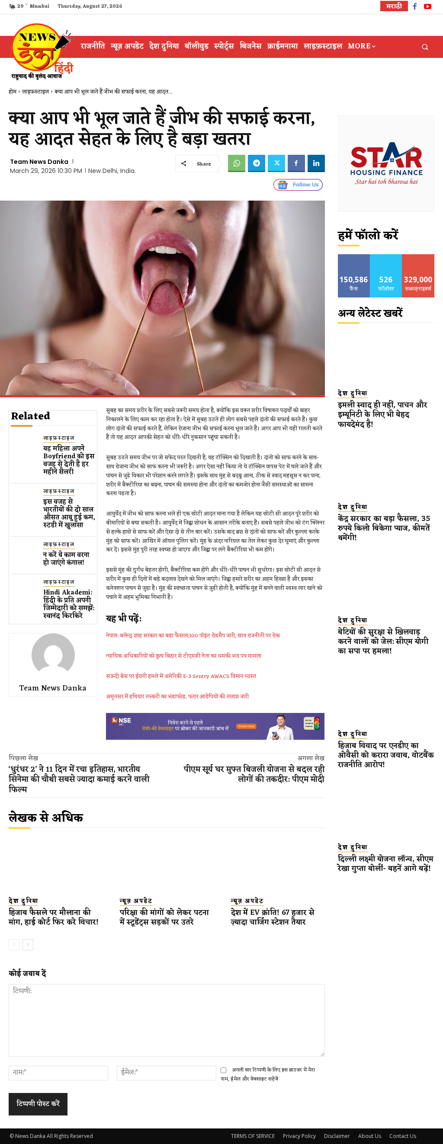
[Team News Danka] (53, 655)
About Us (369, 1136)
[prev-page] (14, 944)
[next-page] (27, 944)
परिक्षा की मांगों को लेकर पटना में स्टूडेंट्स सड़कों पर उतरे (164, 918)
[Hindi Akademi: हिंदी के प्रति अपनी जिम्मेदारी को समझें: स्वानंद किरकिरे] (23, 591)
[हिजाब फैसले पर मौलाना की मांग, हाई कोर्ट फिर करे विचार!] (56, 865)
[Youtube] (427, 7)
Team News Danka (39, 162)
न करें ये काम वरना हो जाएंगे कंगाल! (66, 559)
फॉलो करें (386, 257)
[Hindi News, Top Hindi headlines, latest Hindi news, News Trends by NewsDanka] (41, 51)
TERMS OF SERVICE (253, 1136)
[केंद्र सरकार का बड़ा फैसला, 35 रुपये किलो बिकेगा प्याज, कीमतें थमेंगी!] (386, 470)
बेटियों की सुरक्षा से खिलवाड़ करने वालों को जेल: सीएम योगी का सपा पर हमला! (383, 642)
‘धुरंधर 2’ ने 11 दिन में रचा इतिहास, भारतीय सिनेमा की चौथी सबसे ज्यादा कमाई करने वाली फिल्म (79, 780)
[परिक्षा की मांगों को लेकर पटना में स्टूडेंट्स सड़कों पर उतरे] (167, 865)
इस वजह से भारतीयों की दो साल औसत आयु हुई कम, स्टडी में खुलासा (69, 513)
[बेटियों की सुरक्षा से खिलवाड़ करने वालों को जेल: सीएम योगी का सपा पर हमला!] (386, 583)
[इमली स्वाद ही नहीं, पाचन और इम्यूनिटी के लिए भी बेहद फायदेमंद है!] (386, 356)
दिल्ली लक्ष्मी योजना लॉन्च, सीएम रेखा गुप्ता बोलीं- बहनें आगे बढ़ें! (385, 864)
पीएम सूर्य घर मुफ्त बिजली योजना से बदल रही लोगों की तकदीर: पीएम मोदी (254, 774)
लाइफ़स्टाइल (35, 92)
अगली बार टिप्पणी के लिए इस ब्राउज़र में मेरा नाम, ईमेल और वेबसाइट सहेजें (268, 1074)
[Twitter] (276, 163)
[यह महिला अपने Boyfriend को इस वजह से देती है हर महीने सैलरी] (23, 447)
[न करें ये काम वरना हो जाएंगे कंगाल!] (23, 553)
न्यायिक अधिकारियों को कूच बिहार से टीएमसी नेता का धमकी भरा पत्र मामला (183, 656)
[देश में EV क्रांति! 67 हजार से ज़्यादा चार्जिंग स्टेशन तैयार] (278, 865)
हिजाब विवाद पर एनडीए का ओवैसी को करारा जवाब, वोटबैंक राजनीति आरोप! (386, 756)
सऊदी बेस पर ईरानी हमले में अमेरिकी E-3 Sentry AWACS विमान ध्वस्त (181, 676)
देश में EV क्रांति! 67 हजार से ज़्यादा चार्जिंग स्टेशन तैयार (273, 918)
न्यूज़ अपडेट (136, 901)
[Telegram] (256, 163)
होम (12, 92)
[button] (425, 47)
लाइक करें (354, 257)
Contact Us (402, 1136)
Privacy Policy (299, 1136)
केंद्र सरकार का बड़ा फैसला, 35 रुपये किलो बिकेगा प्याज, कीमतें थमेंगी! (384, 529)
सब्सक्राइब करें (418, 257)
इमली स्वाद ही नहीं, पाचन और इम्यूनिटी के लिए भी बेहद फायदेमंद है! (382, 415)
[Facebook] (414, 7)
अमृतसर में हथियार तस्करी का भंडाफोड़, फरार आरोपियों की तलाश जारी (177, 697)
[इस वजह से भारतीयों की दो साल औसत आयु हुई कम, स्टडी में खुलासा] (23, 500)
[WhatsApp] (236, 163)
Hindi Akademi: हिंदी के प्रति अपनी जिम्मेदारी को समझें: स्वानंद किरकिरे (68, 604)
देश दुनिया (24, 901)
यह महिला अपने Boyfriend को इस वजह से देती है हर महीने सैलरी (68, 460)
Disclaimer (337, 1136)
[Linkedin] (316, 163)
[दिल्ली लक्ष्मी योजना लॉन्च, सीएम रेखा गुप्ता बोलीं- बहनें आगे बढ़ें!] (386, 810)
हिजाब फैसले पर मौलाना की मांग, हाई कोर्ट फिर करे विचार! (54, 918)
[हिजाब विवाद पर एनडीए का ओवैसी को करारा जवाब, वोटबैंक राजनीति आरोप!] (386, 696)
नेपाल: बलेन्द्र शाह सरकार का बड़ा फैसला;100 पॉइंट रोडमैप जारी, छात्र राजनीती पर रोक (193, 636)
